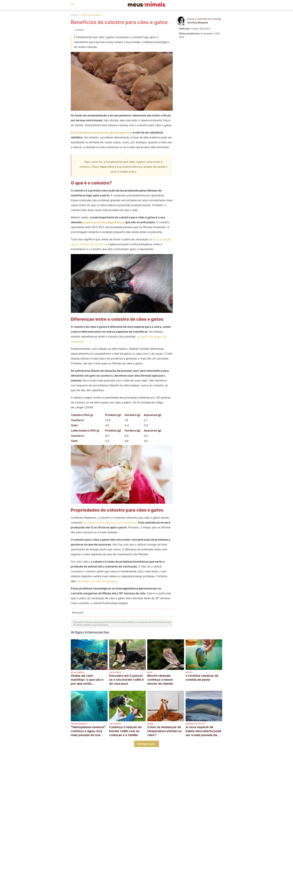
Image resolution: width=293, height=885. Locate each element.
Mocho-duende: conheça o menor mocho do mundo (160, 679)
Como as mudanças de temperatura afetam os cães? (164, 731)
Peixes (189, 672)
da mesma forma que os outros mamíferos (110, 522)
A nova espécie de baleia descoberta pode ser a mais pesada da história (203, 731)
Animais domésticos (91, 15)
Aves (149, 672)
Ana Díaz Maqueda (197, 22)
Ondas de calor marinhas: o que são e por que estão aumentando (87, 680)
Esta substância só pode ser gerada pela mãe (101, 132)
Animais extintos (195, 724)
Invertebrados (79, 724)
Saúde (150, 724)
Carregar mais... (146, 743)
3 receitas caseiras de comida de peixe (202, 677)
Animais (75, 15)
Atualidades (77, 672)
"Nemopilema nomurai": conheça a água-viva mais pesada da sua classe (89, 731)
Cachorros (115, 672)
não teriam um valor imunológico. (97, 581)
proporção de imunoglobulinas (103, 222)
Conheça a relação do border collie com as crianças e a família (125, 731)
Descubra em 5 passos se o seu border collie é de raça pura (126, 679)
